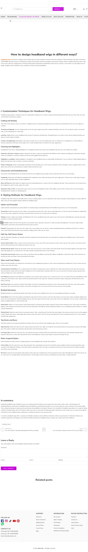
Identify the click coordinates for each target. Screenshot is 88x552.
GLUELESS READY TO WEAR (29, 17)
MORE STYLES (47, 17)
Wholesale (57, 525)
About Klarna (75, 522)
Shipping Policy (40, 522)
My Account (57, 517)
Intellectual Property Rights (61, 531)
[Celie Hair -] (4, 9)
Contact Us (74, 520)
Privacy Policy (40, 525)
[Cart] (84, 9)
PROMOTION (70, 17)
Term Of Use (39, 528)
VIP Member (57, 522)
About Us (38, 517)
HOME (3, 17)
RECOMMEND (12, 17)
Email (31, 460)
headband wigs (6, 424)
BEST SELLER (58, 17)
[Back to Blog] (44, 429)
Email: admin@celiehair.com (8, 536)
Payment (73, 517)
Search (57, 9)
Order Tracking (58, 520)
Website (60, 460)
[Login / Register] (80, 9)
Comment (4, 447)
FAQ (72, 528)
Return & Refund (40, 520)
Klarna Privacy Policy (77, 525)
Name (3, 460)
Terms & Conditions (59, 528)
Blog (37, 531)
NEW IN (79, 17)
